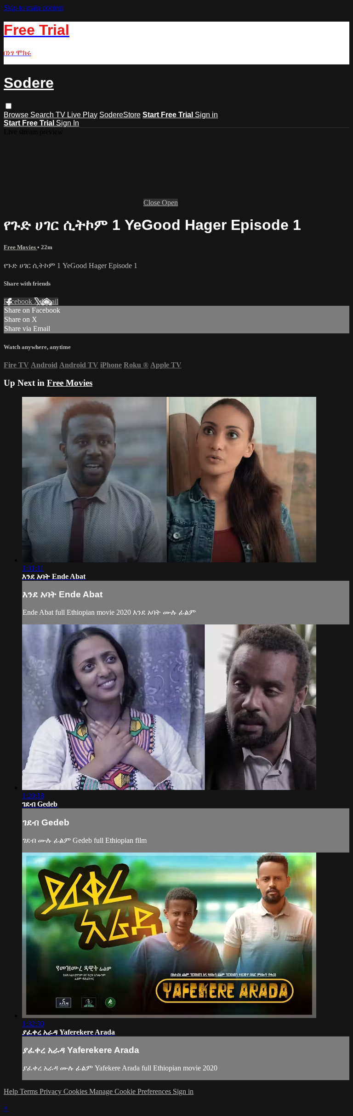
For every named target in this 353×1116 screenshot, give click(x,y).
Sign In (67, 123)
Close (152, 202)
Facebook (19, 301)
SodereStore (120, 115)
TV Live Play (76, 115)
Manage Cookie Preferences (131, 1091)
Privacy (51, 1091)
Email (49, 301)
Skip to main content (33, 7)
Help (12, 1091)
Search (43, 115)
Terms (30, 1091)
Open (170, 202)
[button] (8, 106)
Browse (17, 115)
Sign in (206, 115)
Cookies (76, 1091)
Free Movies (20, 247)
